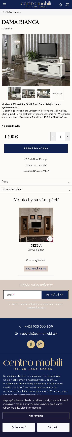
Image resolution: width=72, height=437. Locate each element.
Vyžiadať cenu (36, 268)
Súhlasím (53, 427)
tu (39, 407)
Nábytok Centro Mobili (31, 344)
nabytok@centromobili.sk (38, 333)
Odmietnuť (19, 427)
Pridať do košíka (36, 148)
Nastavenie (36, 415)
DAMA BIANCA (41, 170)
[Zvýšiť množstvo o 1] (67, 136)
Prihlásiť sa (54, 294)
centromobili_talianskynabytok (40, 344)
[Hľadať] (61, 4)
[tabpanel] (36, 241)
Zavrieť (24, 168)
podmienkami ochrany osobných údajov (45, 305)
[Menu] (4, 4)
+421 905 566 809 (38, 326)
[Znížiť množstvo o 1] (53, 136)
